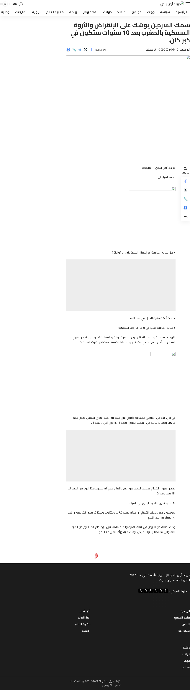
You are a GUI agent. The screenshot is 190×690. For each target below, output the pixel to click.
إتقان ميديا (106, 685)
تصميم (117, 685)
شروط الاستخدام (78, 681)
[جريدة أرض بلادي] (172, 4)
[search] (21, 4)
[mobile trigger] (187, 4)
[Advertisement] (121, 285)
